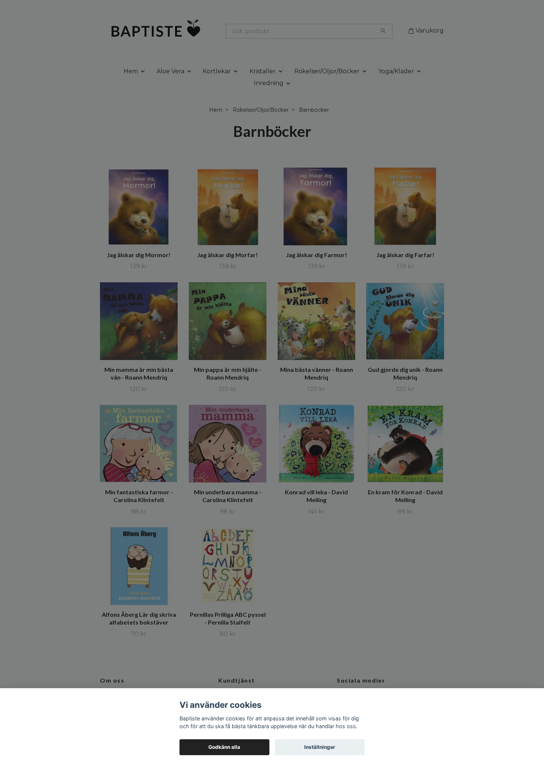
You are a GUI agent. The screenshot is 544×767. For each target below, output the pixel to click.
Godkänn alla (224, 747)
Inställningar (319, 747)
